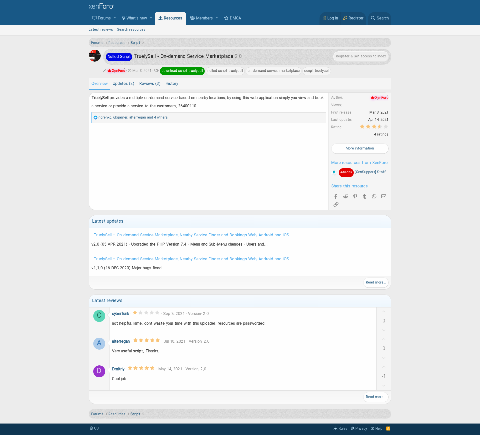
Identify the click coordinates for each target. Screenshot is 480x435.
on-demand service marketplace (274, 71)
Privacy (361, 429)
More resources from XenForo (359, 163)
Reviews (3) (149, 84)
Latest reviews (101, 29)
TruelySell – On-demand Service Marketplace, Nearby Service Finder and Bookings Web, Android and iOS (191, 235)
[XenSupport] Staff (363, 172)
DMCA (235, 18)
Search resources (131, 29)
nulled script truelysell (225, 71)
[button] (114, 18)
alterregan (121, 342)
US (96, 428)
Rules (343, 429)
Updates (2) (123, 84)
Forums (104, 18)
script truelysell (316, 71)
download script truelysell (182, 71)
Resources (173, 18)
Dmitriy (118, 369)
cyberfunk (120, 314)
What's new (136, 18)
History (172, 84)
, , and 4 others (133, 117)
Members (204, 18)
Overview (100, 84)
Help (379, 429)
